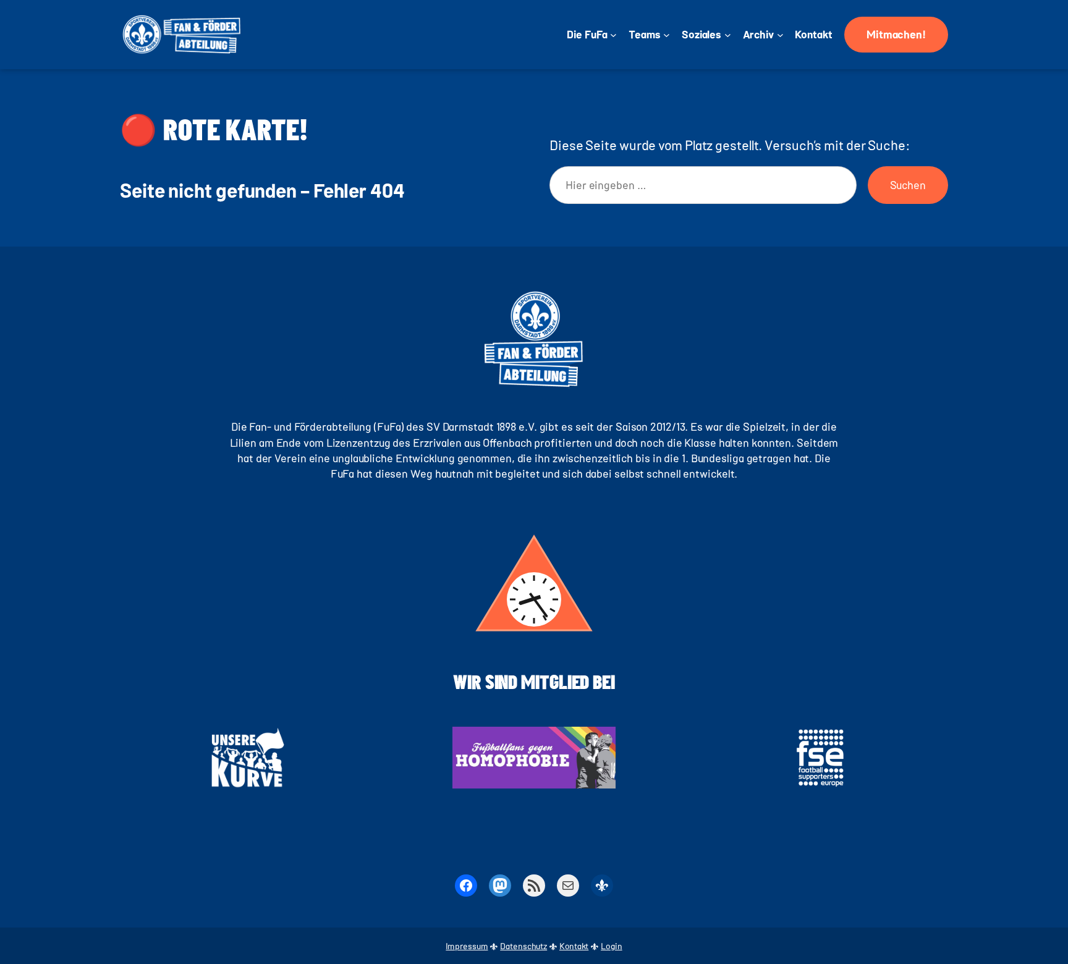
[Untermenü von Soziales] (727, 35)
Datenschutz (523, 946)
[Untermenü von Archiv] (780, 35)
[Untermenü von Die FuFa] (613, 35)
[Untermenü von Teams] (666, 35)
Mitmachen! (896, 34)
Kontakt (573, 946)
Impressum (467, 946)
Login (611, 946)
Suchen (908, 185)
